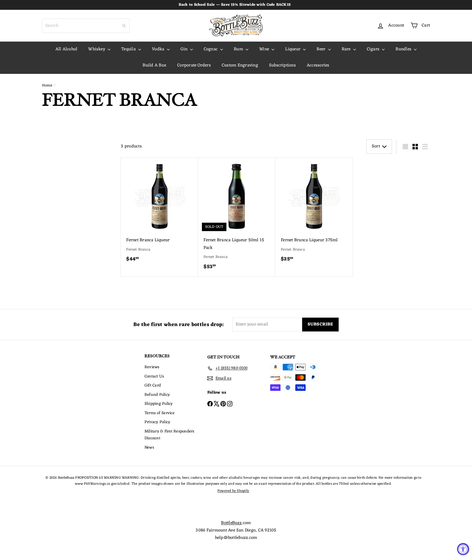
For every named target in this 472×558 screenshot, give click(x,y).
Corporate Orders (194, 65)
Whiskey (97, 49)
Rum (239, 49)
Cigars (374, 49)
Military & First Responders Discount (169, 435)
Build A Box (154, 65)
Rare (347, 49)
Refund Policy (157, 395)
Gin (185, 49)
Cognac (211, 49)
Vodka (158, 49)
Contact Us (154, 376)
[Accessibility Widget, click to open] (463, 549)
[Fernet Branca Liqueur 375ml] (314, 213)
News (149, 447)
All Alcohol (66, 49)
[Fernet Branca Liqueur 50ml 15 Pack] (236, 217)
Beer (321, 49)
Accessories (318, 65)
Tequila (129, 49)
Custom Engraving (240, 65)
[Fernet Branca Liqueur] (159, 213)
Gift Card (152, 385)
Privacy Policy (157, 422)
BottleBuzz (231, 523)
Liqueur (293, 49)
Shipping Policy (158, 404)
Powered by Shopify (233, 491)
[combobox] (85, 26)
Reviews (152, 367)
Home (47, 85)
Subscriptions (282, 65)
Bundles (404, 49)
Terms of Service (159, 413)
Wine (264, 49)
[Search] (124, 26)
